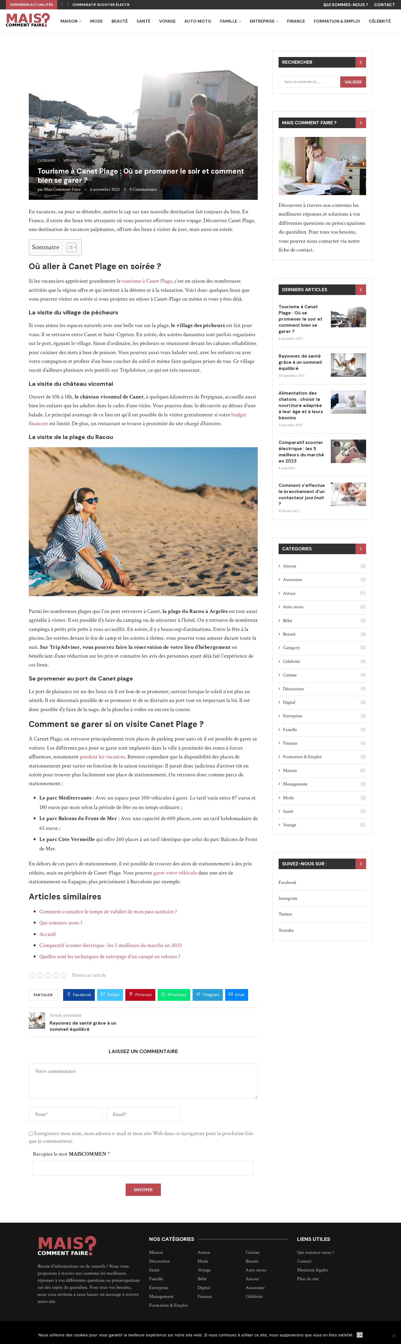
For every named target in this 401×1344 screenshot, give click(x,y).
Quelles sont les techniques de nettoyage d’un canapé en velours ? (109, 956)
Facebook (287, 882)
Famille (228, 21)
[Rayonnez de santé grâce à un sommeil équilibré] (348, 365)
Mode (96, 21)
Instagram (288, 898)
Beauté (120, 21)
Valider (353, 82)
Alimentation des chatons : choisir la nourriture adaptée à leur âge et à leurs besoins (301, 405)
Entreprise (262, 21)
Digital (324, 702)
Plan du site (308, 1279)
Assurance (324, 580)
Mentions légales (312, 1270)
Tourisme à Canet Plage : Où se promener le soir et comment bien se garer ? (300, 319)
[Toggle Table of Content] (68, 247)
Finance (296, 21)
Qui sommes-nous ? (345, 4)
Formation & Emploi (337, 21)
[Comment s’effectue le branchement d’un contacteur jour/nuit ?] (348, 494)
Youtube (286, 930)
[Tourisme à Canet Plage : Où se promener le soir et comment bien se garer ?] (348, 315)
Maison (68, 21)
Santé (143, 21)
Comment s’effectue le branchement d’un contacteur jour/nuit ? (302, 494)
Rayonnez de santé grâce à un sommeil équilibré (300, 362)
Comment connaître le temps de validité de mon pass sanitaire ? (108, 911)
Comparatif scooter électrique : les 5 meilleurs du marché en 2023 (110, 945)
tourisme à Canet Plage (147, 281)
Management (324, 784)
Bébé (324, 621)
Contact (384, 4)
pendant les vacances (102, 756)
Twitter (285, 914)
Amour (324, 566)
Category (47, 161)
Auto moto (197, 21)
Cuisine (324, 675)
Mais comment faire (62, 189)
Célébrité (380, 21)
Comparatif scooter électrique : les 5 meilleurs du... (125, 4)
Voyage (167, 21)
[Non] (394, 1336)
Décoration (324, 689)
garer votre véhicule (175, 873)
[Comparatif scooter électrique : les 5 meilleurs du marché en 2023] (348, 451)
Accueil (47, 934)
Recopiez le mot (71, 1154)
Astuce (324, 593)
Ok (359, 1335)
